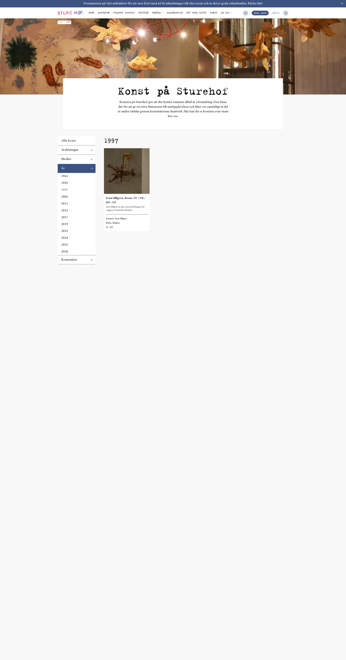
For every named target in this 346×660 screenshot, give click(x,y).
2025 (64, 245)
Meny (91, 12)
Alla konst (68, 140)
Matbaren (104, 12)
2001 (64, 197)
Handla (156, 12)
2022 (64, 231)
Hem (60, 22)
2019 (64, 224)
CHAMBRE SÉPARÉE (124, 12)
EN (278, 13)
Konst (213, 12)
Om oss (225, 12)
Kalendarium (175, 12)
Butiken (143, 12)
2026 (64, 251)
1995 (64, 183)
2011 (64, 203)
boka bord (260, 12)
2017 (64, 217)
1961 (64, 176)
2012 (64, 210)
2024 (64, 238)
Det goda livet (196, 12)
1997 (64, 190)
